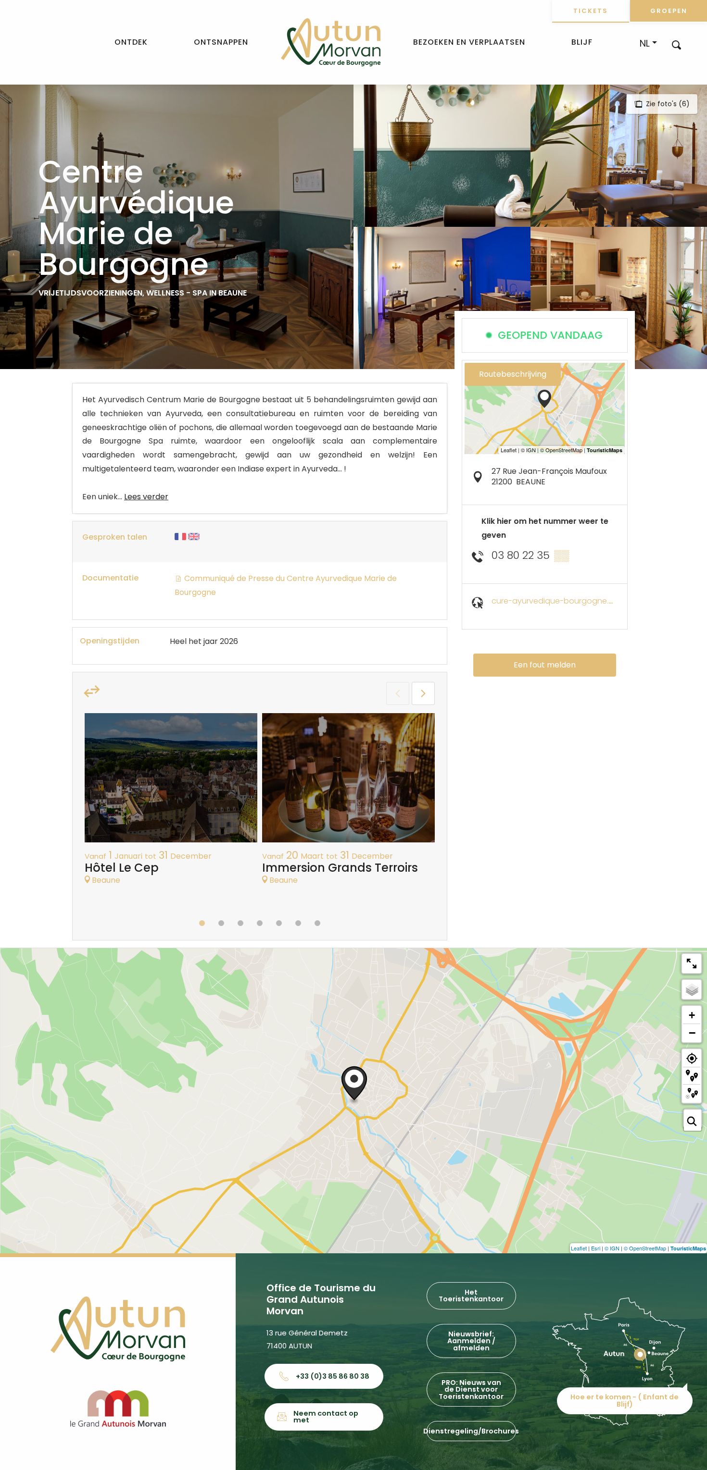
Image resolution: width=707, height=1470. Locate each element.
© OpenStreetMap (645, 1248)
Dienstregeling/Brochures (472, 1431)
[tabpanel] (171, 804)
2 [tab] (221, 923)
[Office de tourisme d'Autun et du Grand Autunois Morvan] (330, 42)
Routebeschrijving (512, 374)
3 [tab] (240, 923)
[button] (676, 44)
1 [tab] (202, 923)
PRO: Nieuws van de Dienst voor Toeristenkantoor (471, 1389)
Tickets (590, 10)
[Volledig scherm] (691, 963)
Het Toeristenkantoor (471, 1295)
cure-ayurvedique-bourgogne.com (559, 600)
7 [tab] (317, 923)
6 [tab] (298, 923)
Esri (595, 1248)
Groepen (668, 10)
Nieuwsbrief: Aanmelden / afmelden (471, 1341)
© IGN (612, 1248)
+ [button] (692, 1015)
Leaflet (579, 1248)
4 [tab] (259, 923)
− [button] (692, 1032)
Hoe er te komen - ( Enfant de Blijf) (624, 1400)
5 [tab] (279, 923)
